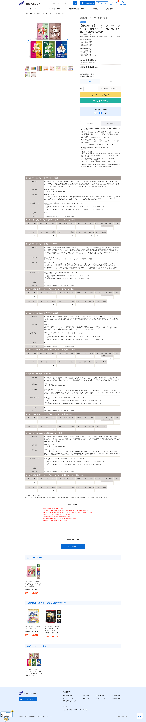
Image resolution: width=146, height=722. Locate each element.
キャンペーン (34, 9)
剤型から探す (100, 695)
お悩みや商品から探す (76, 9)
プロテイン (44, 13)
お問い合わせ (83, 710)
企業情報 (21, 716)
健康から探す (116, 695)
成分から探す (87, 695)
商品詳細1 (90, 123)
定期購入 (96, 9)
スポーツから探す (101, 698)
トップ (26, 13)
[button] (29, 41)
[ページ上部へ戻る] (140, 716)
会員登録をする (89, 3)
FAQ (75, 710)
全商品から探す (67, 695)
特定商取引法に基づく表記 (32, 716)
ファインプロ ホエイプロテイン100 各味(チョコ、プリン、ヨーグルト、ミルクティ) (53, 628)
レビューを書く (73, 546)
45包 (89, 81)
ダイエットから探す (69, 698)
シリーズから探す (54, 9)
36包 (111, 81)
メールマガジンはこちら (28, 699)
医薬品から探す (117, 698)
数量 (81, 88)
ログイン (103, 3)
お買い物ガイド (111, 9)
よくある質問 (111, 123)
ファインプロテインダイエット (57, 13)
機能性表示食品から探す (70, 701)
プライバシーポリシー (46, 716)
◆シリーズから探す (35, 13)
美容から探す (87, 698)
